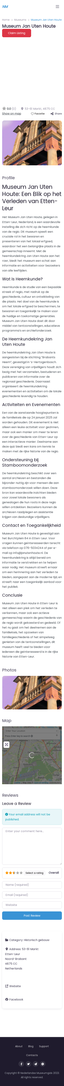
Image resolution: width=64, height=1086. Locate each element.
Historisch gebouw (36, 940)
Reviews (10, 795)
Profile (8, 178)
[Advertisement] (32, 71)
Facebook (16, 999)
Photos (9, 670)
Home (6, 20)
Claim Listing (16, 33)
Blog (30, 1046)
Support (44, 1046)
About (19, 1046)
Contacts (32, 1055)
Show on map (11, 114)
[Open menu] (57, 6)
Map (6, 720)
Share (58, 113)
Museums (20, 20)
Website (15, 986)
